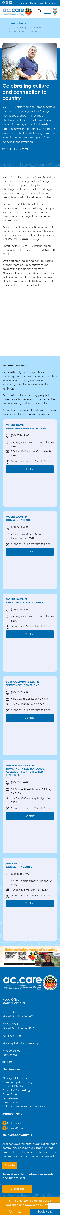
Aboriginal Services (14, 1078)
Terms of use (10, 1055)
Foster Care (51, 3)
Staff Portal (14, 1123)
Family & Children (13, 1086)
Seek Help (45, 1211)
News (22, 23)
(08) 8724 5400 (20, 435)
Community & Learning (17, 1082)
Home (12, 23)
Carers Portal (15, 1128)
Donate (15, 1211)
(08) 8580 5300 (20, 692)
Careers (25, 3)
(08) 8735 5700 (20, 874)
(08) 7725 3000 (20, 527)
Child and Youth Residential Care (23, 1106)
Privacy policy (11, 1051)
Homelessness (37, 3)
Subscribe (17, 1189)
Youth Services (11, 1102)
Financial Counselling (16, 1090)
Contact (30, 469)
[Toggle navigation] (47, 11)
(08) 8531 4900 (20, 782)
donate (10, 1165)
